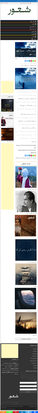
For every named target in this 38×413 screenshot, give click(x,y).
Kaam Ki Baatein (12, 406)
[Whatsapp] (33, 61)
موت (4, 370)
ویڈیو (36, 367)
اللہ (15, 364)
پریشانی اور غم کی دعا (32, 262)
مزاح (8, 370)
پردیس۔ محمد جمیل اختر (31, 310)
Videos (5, 407)
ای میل (36, 384)
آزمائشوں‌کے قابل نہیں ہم (10, 141)
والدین (16, 372)
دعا (2, 365)
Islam (9, 406)
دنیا (16, 366)
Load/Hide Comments (26, 339)
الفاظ (17, 364)
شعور (12, 368)
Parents (2, 407)
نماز (2, 370)
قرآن (17, 370)
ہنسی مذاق (35, 363)
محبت (13, 370)
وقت (13, 372)
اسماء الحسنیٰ (5, 363)
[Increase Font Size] (16, 58)
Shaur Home (6, 406)
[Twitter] (27, 61)
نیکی (17, 372)
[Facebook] (25, 61)
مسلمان (6, 370)
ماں (14, 370)
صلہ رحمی (35, 335)
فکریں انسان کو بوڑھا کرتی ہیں (29, 237)
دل (17, 366)
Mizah (16, 406)
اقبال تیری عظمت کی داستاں (31, 213)
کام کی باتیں (6, 372)
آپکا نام (36, 381)
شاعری (16, 368)
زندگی (10, 366)
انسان (10, 364)
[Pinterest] (31, 61)
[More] (35, 61)
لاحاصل (35, 286)
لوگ (15, 370)
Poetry (19, 406)
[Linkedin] (29, 61)
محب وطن (10, 370)
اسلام (14, 363)
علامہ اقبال (4, 368)
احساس (17, 363)
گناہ (1, 372)
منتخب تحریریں (34, 360)
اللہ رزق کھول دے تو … (10, 112)
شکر (9, 368)
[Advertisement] (7, 87)
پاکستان (11, 372)
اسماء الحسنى (10, 363)
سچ (6, 366)
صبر (8, 368)
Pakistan (21, 406)
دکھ (15, 366)
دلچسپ (35, 353)
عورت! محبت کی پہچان (32, 189)
